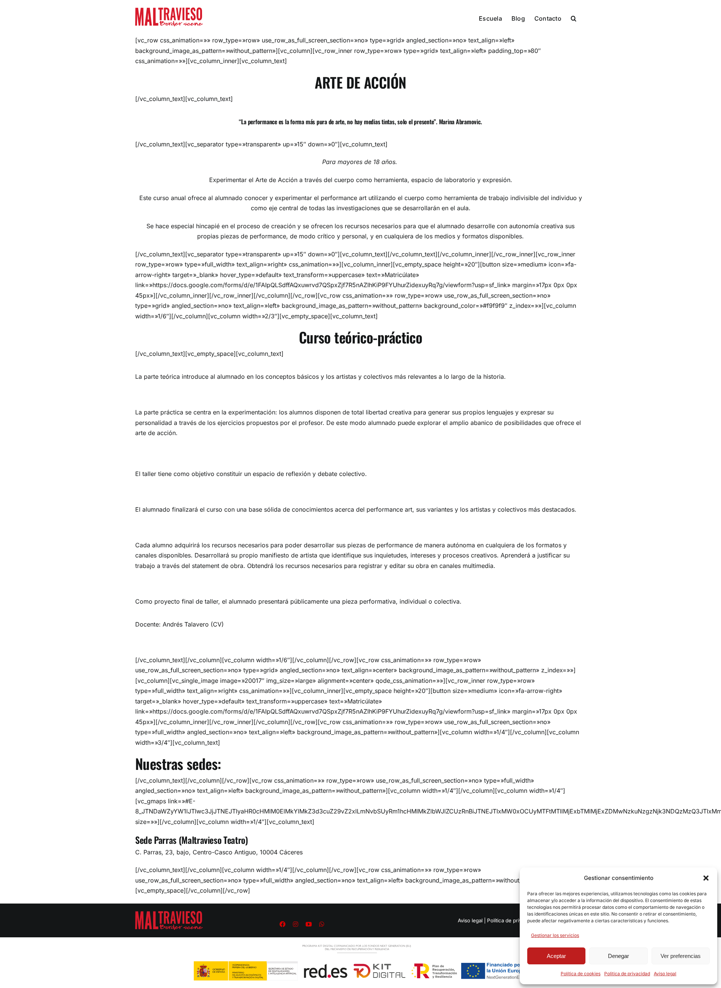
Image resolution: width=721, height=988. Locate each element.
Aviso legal (665, 973)
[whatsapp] (321, 924)
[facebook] (282, 924)
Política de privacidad (512, 920)
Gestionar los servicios (555, 935)
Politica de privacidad (627, 973)
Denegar (618, 956)
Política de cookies (580, 973)
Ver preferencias (681, 956)
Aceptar (556, 956)
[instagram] (295, 924)
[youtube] (309, 924)
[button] (706, 878)
